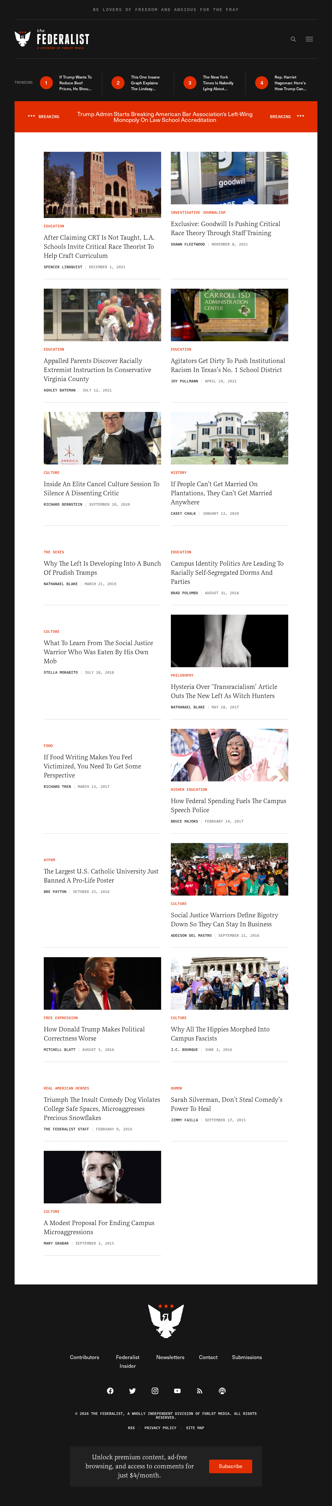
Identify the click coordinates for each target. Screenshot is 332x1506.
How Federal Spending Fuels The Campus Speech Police (228, 805)
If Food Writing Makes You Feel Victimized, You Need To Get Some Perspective (92, 766)
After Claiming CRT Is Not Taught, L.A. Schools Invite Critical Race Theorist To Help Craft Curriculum (99, 247)
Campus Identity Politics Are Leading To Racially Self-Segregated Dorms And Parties (227, 573)
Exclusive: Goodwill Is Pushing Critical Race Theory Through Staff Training (225, 228)
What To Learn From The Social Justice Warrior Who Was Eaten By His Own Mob (98, 652)
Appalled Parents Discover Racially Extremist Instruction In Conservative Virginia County (97, 370)
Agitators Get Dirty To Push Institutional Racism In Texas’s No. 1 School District (228, 365)
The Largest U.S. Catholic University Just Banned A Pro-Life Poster (101, 876)
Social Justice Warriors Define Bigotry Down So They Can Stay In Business (224, 919)
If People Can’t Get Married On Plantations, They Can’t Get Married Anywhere (221, 493)
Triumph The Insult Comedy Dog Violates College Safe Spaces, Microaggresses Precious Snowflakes (102, 1109)
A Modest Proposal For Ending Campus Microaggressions (99, 1227)
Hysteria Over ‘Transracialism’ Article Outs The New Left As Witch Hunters (224, 691)
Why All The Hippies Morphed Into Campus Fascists (220, 1033)
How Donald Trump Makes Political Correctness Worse (94, 1033)
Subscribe (231, 1466)
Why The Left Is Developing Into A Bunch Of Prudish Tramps (102, 568)
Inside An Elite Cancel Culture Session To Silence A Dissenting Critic (102, 488)
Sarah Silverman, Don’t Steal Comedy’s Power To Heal (226, 1104)
